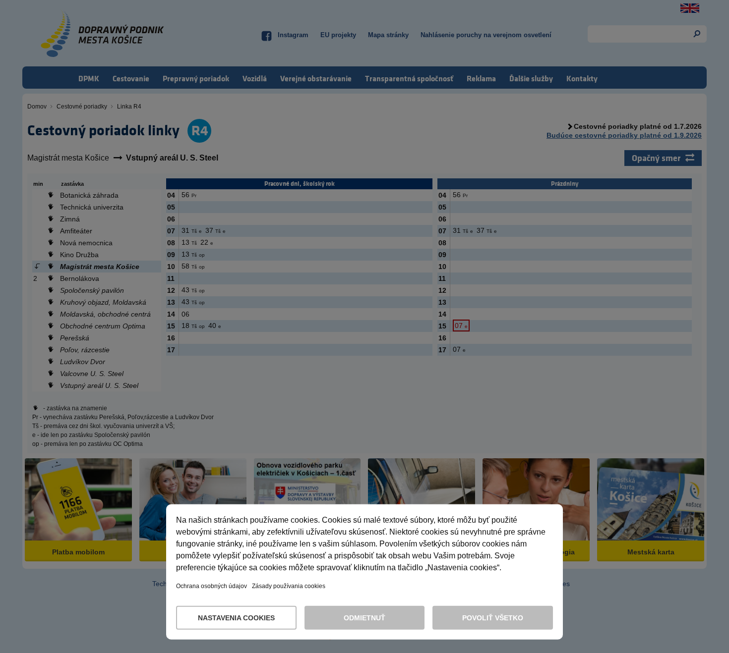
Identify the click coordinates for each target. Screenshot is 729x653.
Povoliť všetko (492, 618)
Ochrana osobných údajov (211, 586)
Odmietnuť (364, 618)
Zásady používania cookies (288, 586)
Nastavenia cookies (236, 618)
